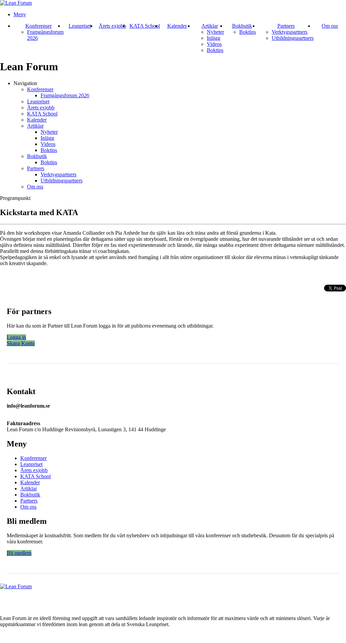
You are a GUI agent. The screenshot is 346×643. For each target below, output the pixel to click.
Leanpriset (80, 26)
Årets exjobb (112, 26)
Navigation (25, 83)
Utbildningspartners (293, 38)
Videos (214, 44)
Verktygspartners (289, 32)
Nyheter (215, 32)
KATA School (144, 26)
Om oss (330, 26)
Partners (286, 26)
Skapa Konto (21, 343)
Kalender (177, 26)
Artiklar (209, 26)
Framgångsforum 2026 (65, 95)
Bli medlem (19, 553)
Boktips (215, 50)
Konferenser (38, 26)
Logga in (16, 337)
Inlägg (213, 38)
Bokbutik (242, 26)
